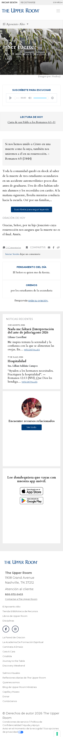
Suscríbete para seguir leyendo (31, 209)
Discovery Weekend (14, 665)
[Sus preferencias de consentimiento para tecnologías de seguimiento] (57, 734)
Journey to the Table (14, 661)
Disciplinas (8, 620)
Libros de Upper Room (15, 616)
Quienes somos (11, 682)
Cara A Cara (9, 651)
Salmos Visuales (11, 673)
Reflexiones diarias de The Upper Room (24, 677)
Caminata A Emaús (13, 646)
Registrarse (28, 2)
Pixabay (56, 76)
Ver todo (31, 427)
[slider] (16, 98)
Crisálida (7, 656)
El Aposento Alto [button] (14, 24)
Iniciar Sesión (9, 2)
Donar (6, 696)
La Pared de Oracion (14, 637)
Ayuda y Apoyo (31, 725)
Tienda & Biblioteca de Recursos (20, 611)
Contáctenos (10, 701)
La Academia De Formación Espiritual (23, 642)
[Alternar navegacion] (58, 10)
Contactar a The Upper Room (21, 599)
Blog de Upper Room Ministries (20, 687)
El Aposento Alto (11, 606)
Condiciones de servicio (16, 721)
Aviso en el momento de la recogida (22, 728)
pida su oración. (38, 300)
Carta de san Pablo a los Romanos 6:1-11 (31, 122)
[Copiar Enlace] (58, 247)
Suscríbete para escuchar (31, 90)
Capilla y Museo (11, 691)
